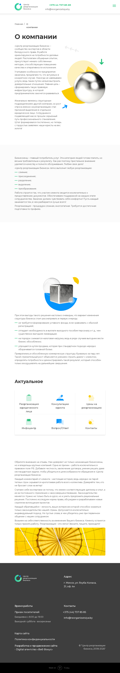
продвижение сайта (44, 645)
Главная (19, 24)
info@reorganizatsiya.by (57, 9)
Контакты (91, 428)
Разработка (22, 645)
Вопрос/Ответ (60, 428)
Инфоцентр (29, 428)
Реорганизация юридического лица (29, 408)
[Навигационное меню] (114, 6)
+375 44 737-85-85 (60, 5)
